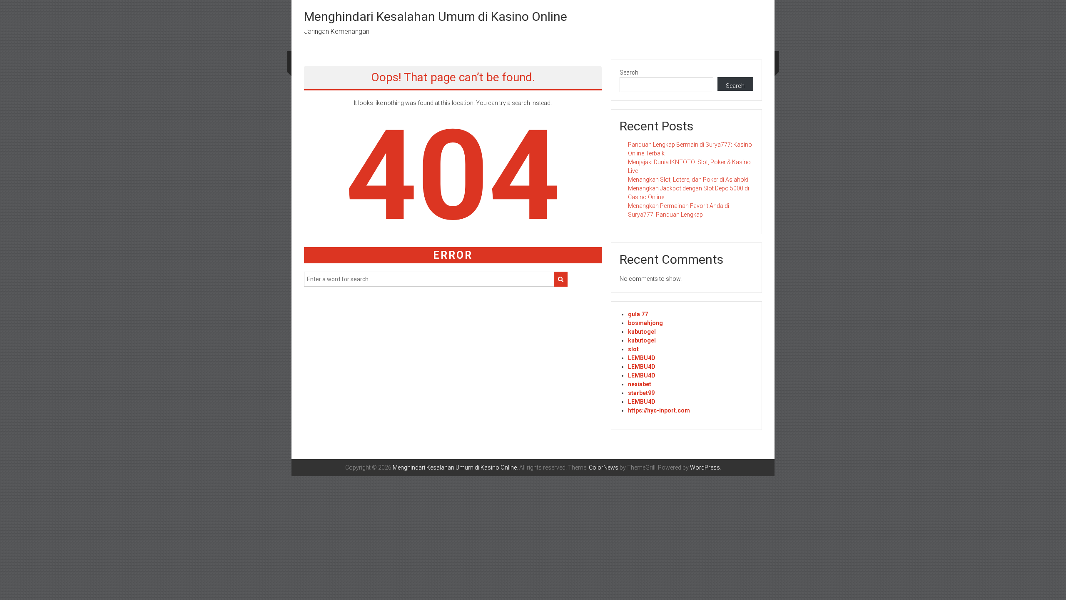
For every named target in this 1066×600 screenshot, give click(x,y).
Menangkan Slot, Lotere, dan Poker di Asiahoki (688, 179)
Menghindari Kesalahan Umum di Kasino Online (435, 16)
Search (629, 72)
